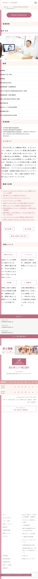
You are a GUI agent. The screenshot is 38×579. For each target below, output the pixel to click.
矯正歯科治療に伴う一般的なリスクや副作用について (29, 550)
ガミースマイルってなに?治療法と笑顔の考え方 (18, 217)
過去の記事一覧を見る (19, 236)
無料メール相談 (7, 565)
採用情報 (5, 555)
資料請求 (5, 568)
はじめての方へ (7, 517)
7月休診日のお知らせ (7, 326)
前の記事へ (9, 229)
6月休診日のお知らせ (7, 331)
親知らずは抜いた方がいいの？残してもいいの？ (18, 219)
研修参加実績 (6, 530)
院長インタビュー (8, 524)
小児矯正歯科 (26, 525)
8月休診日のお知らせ (7, 320)
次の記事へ (29, 229)
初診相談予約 (6, 562)
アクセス (29, 254)
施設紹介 (5, 527)
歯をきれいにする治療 (29, 533)
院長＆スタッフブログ (29, 558)
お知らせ (25, 555)
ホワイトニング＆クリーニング (29, 541)
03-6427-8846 (20, 409)
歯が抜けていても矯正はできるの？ (14, 195)
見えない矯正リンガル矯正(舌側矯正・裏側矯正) (29, 516)
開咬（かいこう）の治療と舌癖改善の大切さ (17, 205)
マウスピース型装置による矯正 (29, 521)
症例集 (9, 282)
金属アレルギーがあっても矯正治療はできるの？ (18, 203)
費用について (6, 533)
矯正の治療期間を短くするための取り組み (29, 529)
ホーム (4, 514)
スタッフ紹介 (6, 521)
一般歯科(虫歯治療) (28, 536)
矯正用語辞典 (6, 558)
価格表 (28, 282)
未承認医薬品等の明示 (29, 545)
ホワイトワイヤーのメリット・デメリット (16, 198)
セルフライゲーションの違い (12, 200)
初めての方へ (9, 254)
